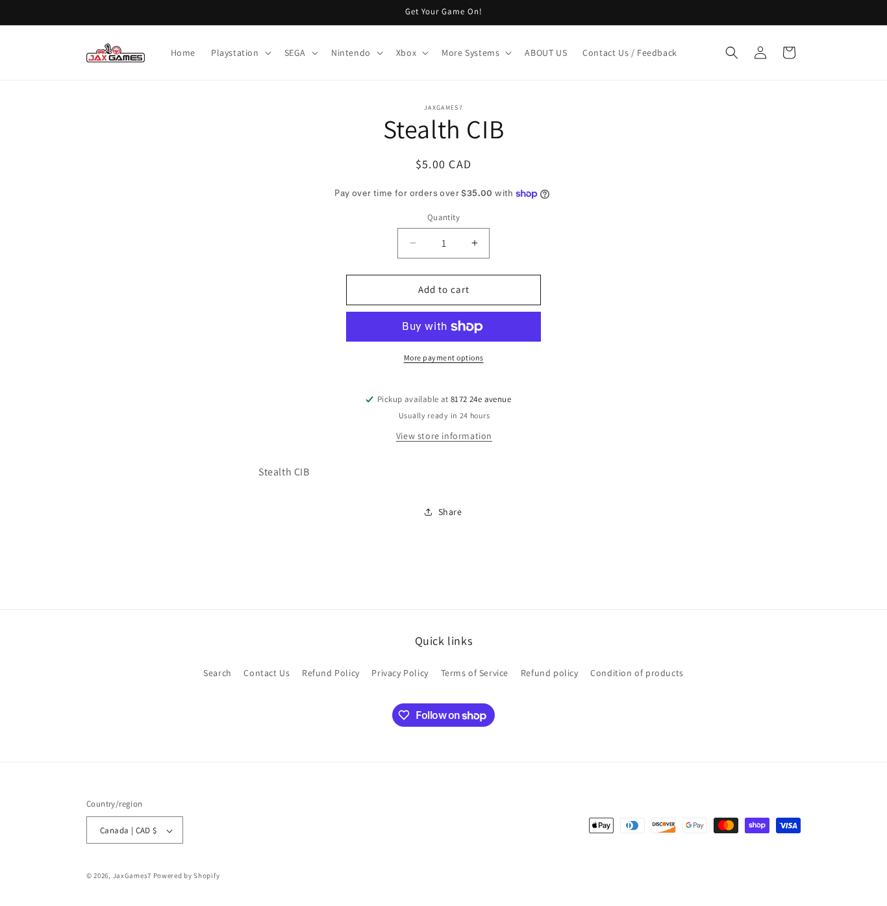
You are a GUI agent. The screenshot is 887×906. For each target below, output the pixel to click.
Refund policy (550, 672)
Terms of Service (475, 672)
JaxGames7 (132, 876)
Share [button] (450, 512)
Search (217, 672)
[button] (240, 52)
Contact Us (267, 672)
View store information (444, 436)
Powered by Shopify (186, 876)
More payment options (444, 357)
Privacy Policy (399, 672)
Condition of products (637, 672)
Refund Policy (331, 672)
